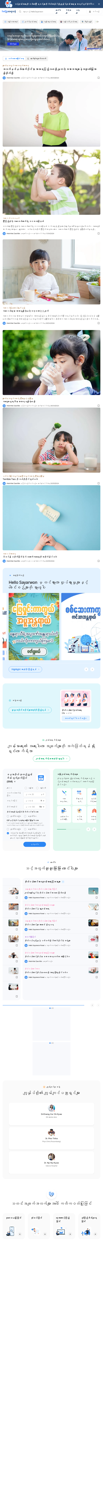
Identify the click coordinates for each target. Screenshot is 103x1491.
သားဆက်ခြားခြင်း (30, 937)
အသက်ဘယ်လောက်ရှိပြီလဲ (14, 794)
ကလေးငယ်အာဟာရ (9, 554)
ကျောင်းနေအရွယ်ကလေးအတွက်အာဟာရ (16, 65)
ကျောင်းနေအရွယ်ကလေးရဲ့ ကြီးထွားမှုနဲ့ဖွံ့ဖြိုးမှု (18, 398)
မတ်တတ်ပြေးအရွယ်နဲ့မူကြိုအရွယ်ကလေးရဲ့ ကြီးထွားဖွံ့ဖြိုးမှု (23, 476)
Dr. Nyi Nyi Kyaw (51, 1163)
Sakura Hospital (51, 1166)
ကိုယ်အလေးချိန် (12, 807)
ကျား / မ (9, 788)
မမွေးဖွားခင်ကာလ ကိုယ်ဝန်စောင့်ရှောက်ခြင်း (41, 889)
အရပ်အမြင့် (12, 801)
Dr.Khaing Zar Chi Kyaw (51, 1114)
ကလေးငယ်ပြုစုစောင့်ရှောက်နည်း (14, 308)
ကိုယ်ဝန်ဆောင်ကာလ (32, 969)
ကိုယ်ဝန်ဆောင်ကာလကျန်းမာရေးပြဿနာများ (40, 905)
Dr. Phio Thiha (51, 1138)
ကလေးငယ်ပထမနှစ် (11, 218)
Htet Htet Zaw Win (13, 78)
